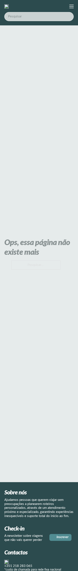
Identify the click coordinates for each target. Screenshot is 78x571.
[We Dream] (6, 6)
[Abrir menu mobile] (71, 6)
